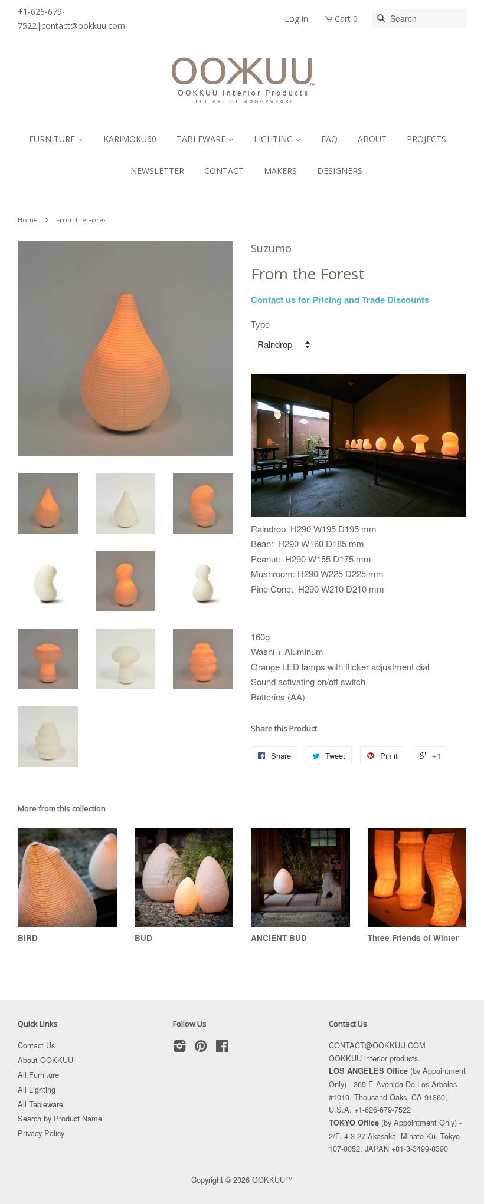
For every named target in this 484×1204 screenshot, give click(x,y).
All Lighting (36, 1089)
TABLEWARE (202, 138)
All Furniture (38, 1074)
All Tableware (40, 1104)
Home (28, 219)
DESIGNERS (339, 170)
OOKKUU (268, 1179)
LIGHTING (274, 138)
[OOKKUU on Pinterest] (200, 1048)
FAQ (329, 138)
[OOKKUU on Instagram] (179, 1048)
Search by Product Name (60, 1118)
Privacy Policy (41, 1133)
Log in (296, 18)
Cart (346, 18)
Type (260, 324)
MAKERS (280, 170)
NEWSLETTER (157, 170)
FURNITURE (53, 138)
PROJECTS (426, 138)
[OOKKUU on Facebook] (222, 1048)
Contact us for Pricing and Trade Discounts (340, 299)
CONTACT (224, 170)
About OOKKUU (45, 1059)
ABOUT (372, 138)
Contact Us (36, 1045)
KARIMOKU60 (129, 138)
